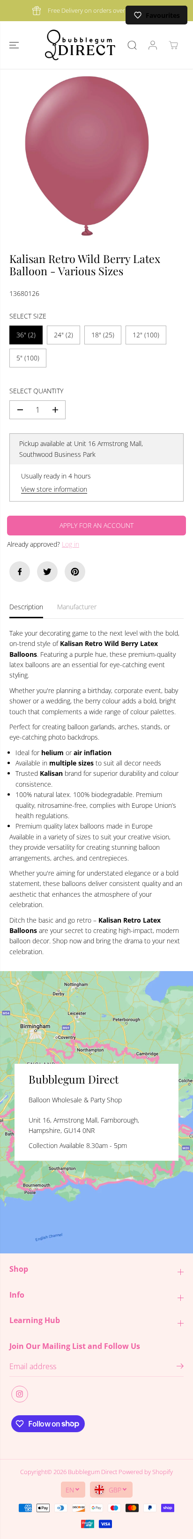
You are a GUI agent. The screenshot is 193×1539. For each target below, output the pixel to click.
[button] (15, 45)
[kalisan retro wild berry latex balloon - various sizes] (87, 156)
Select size (27, 315)
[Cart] (173, 45)
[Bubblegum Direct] (80, 45)
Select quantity (36, 390)
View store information (54, 489)
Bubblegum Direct (92, 1471)
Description (26, 606)
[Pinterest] (75, 571)
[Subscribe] (180, 1367)
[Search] (132, 45)
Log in (70, 544)
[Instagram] (19, 1394)
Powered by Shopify (146, 1471)
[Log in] (152, 45)
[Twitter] (47, 571)
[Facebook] (19, 571)
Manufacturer (76, 606)
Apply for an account (96, 525)
